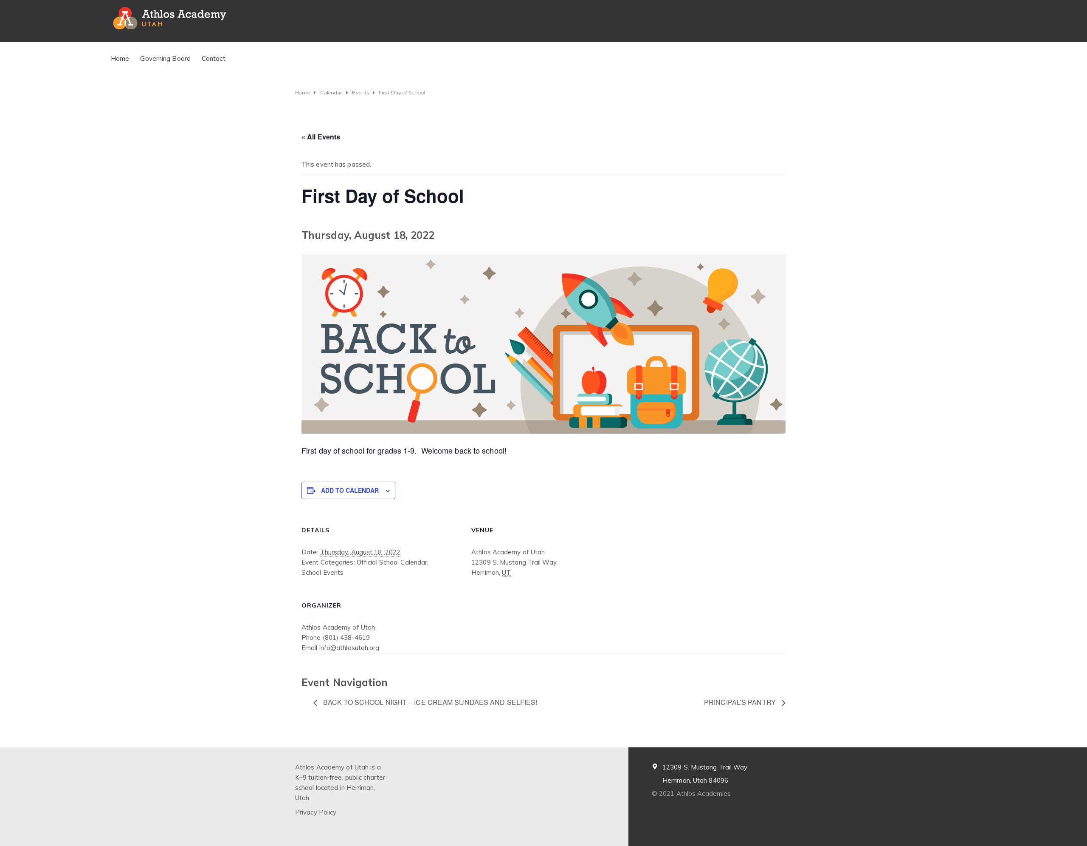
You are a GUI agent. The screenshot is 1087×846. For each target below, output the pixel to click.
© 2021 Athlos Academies (691, 793)
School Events (322, 572)
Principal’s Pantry (740, 702)
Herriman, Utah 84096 (695, 780)
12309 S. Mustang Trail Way (705, 767)
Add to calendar (350, 490)
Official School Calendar (392, 562)
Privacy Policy (315, 812)
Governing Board (165, 58)
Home (120, 58)
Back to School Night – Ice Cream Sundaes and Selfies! (429, 702)
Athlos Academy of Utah (338, 627)
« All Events (320, 137)
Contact (213, 58)
